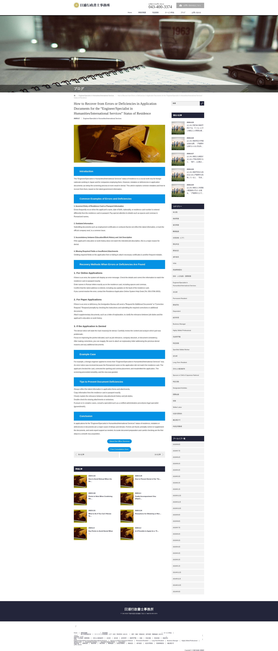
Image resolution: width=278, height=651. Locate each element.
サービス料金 (169, 12)
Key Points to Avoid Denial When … (101, 532)
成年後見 (176, 257)
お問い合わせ (196, 12)
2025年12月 (177, 495)
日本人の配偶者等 (179, 369)
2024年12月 (177, 572)
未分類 (175, 212)
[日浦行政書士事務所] (93, 5)
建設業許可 (176, 420)
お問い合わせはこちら (192, 5)
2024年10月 (177, 585)
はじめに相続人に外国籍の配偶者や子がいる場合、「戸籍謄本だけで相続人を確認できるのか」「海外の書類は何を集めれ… (195, 191)
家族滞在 (176, 305)
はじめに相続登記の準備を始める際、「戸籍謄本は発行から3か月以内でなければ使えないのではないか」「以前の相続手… (195, 144)
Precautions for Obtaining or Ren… (148, 514)
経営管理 (176, 317)
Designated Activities (180, 388)
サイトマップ (98, 634)
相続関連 (176, 218)
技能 (174, 401)
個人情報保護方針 (86, 634)
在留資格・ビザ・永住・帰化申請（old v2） (115, 634)
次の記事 (158, 454)
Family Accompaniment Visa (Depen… (145, 497)
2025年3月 (176, 553)
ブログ (183, 12)
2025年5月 (176, 540)
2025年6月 (176, 534)
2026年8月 (176, 444)
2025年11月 (177, 502)
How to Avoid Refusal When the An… (100, 480)
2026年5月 (176, 463)
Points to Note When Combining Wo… (100, 497)
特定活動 (176, 381)
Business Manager (179, 324)
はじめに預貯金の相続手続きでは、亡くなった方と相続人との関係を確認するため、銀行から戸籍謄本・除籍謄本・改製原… (195, 128)
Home (130, 12)
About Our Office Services (119, 441)
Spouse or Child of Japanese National (186, 375)
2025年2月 (176, 559)
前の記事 (81, 454)
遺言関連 (176, 225)
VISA (174, 263)
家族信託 (176, 250)
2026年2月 (176, 483)
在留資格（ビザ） (179, 238)
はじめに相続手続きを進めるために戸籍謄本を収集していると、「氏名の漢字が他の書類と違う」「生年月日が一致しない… (195, 175)
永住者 (175, 292)
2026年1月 (176, 489)
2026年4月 (176, 470)
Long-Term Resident (180, 362)
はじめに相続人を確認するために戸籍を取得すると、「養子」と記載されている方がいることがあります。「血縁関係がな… (195, 160)
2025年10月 (177, 508)
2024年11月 (177, 579)
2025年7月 (176, 527)
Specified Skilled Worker (181, 349)
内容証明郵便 (177, 426)
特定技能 (176, 343)
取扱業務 (155, 12)
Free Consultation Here (119, 449)
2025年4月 (176, 547)
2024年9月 (176, 591)
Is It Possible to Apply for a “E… (147, 531)
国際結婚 (176, 394)
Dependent (176, 311)
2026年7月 (176, 451)
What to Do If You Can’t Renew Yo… (100, 515)
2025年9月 (176, 515)
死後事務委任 (177, 270)
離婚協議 (176, 231)
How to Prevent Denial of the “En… (148, 479)
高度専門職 (176, 337)
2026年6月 (176, 457)
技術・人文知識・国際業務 (182, 276)
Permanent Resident (180, 298)
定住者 (175, 356)
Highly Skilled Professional (182, 330)
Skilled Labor (177, 407)
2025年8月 (176, 521)
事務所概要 (142, 12)
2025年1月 (176, 566)
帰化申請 (176, 244)
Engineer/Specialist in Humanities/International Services (102, 118)
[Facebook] (75, 626)
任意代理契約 (177, 413)
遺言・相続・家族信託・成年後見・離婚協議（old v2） (148, 634)
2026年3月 (176, 476)
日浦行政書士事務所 (139, 609)
